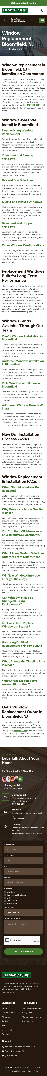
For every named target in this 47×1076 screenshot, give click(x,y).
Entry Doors (12, 903)
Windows (11, 892)
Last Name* (9, 855)
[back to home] (15, 10)
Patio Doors (12, 900)
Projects (5, 1034)
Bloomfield (17, 49)
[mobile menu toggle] (42, 20)
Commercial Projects (16, 895)
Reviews (5, 1021)
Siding (10, 898)
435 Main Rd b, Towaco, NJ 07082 (27, 833)
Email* (7, 866)
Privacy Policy (33, 1071)
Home (4, 49)
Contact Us (7, 1030)
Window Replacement (32, 1008)
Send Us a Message (23, 951)
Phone (7, 877)
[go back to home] (16, 975)
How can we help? (12, 918)
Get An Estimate (9, 1012)
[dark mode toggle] (42, 10)
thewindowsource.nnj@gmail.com (20, 1046)
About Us (6, 1017)
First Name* (9, 844)
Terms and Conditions (17, 1071)
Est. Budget (9, 907)
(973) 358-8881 (33, 105)
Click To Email (18, 818)
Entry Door (27, 1012)
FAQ (4, 1025)
